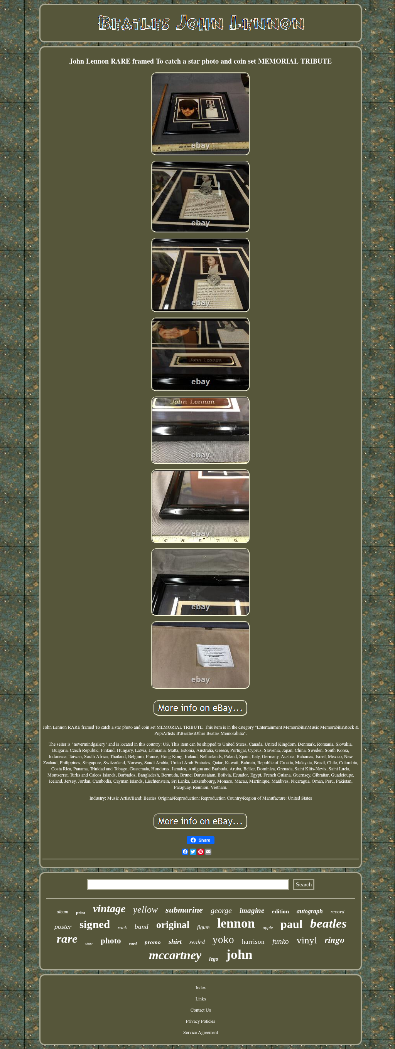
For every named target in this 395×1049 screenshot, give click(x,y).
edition (280, 911)
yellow (145, 909)
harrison (253, 941)
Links (201, 998)
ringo (335, 939)
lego (213, 959)
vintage (109, 909)
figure (203, 927)
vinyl (307, 940)
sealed (197, 942)
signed (94, 924)
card (133, 943)
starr (89, 943)
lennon (236, 923)
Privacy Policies (200, 1021)
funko (280, 941)
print (80, 912)
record (337, 912)
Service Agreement (200, 1032)
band (142, 926)
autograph (310, 911)
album (62, 912)
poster (63, 926)
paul (291, 924)
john (239, 954)
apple (268, 927)
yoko (223, 939)
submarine (184, 910)
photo (111, 940)
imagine (252, 910)
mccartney (175, 955)
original (172, 924)
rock (122, 927)
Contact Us (201, 1010)
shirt (175, 941)
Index (201, 987)
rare (67, 938)
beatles (328, 923)
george (221, 910)
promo (153, 942)
